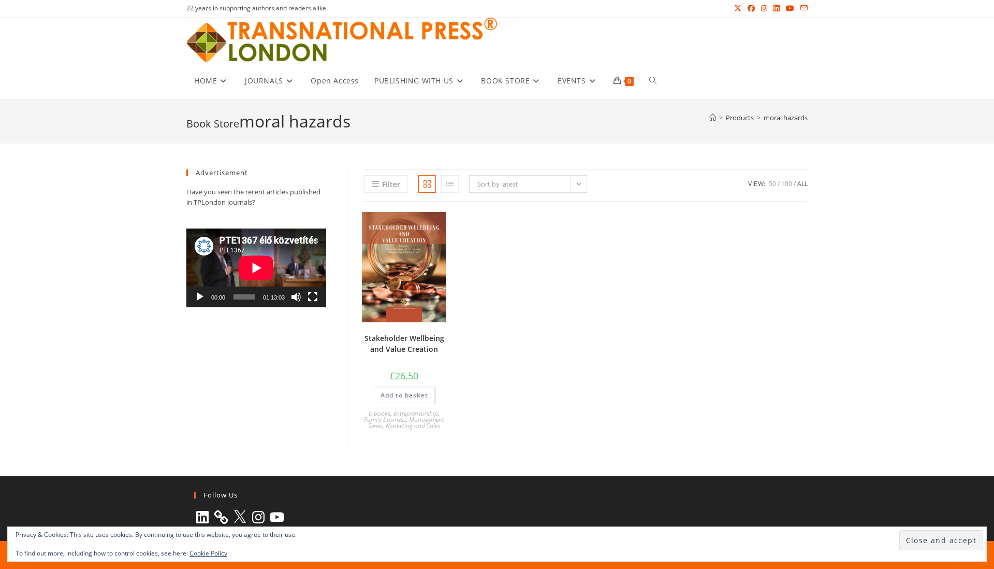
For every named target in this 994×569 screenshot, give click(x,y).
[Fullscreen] (313, 297)
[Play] (200, 297)
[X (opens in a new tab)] (737, 8)
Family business (385, 419)
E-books (379, 413)
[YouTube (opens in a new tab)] (790, 8)
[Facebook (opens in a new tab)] (751, 8)
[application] (256, 268)
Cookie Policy (208, 553)
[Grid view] (427, 184)
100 (786, 183)
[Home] (712, 117)
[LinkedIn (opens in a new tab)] (776, 8)
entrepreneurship (415, 413)
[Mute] (296, 297)
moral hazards (786, 117)
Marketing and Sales (413, 425)
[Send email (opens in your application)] (802, 8)
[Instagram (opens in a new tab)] (764, 8)
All (802, 183)
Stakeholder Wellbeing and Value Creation (404, 343)
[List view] (450, 184)
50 (772, 183)
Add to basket (404, 395)
